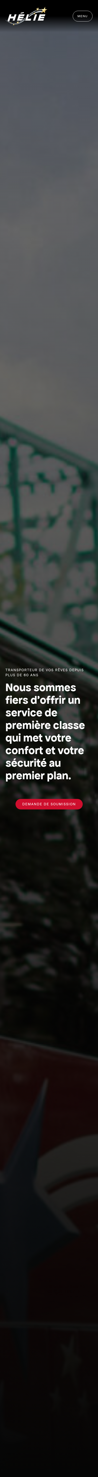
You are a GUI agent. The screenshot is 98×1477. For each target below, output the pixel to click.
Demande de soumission (49, 804)
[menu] (83, 16)
